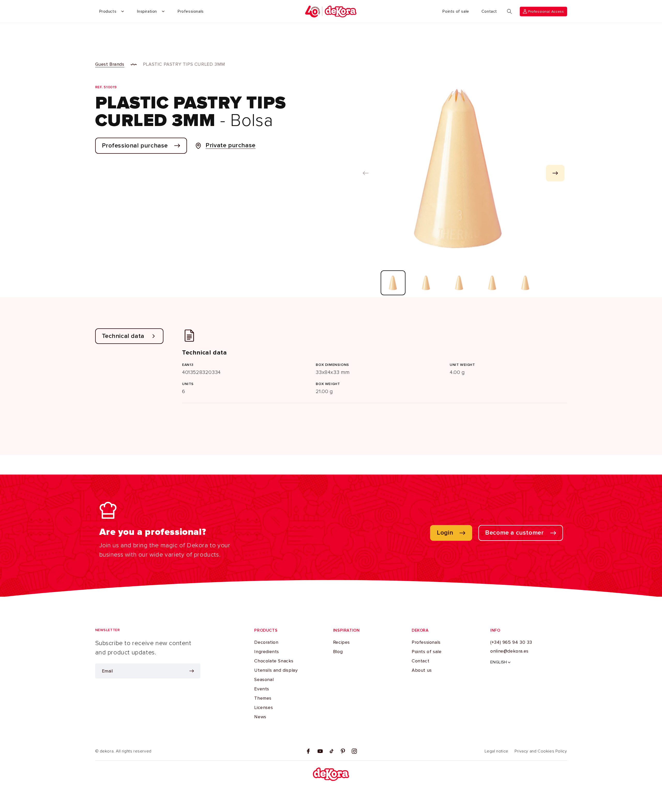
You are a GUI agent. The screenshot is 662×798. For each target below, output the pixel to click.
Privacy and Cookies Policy (541, 751)
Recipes (341, 642)
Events (261, 689)
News (260, 717)
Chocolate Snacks (274, 661)
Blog (338, 651)
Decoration (266, 642)
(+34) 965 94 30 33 (511, 642)
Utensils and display (276, 670)
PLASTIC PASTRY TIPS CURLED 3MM (184, 64)
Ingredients (266, 651)
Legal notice (496, 751)
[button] (509, 11)
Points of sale (426, 651)
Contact (420, 661)
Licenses (263, 707)
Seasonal (264, 679)
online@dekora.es (509, 651)
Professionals (426, 642)
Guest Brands (109, 64)
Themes (263, 698)
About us (422, 670)
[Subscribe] (191, 671)
